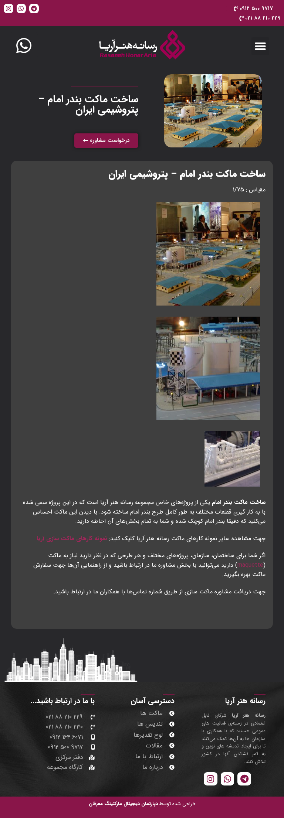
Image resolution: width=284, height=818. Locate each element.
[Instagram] (8, 8)
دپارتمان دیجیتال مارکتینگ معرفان (123, 804)
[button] (260, 46)
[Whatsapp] (21, 8)
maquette (250, 565)
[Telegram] (34, 8)
